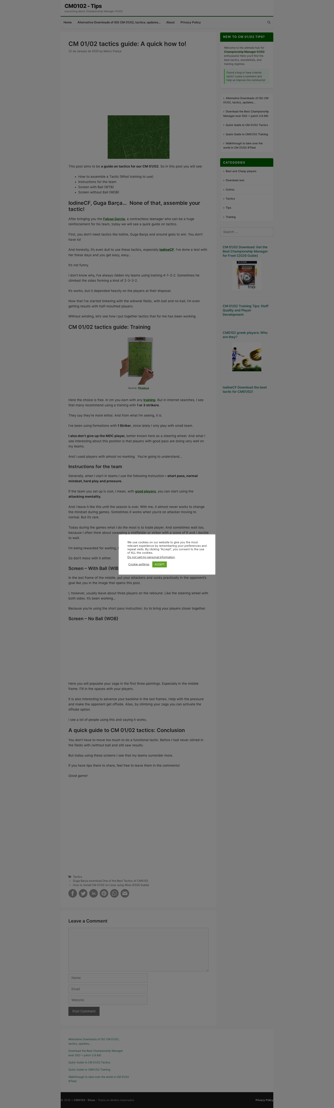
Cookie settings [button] (138, 564)
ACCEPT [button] (159, 564)
